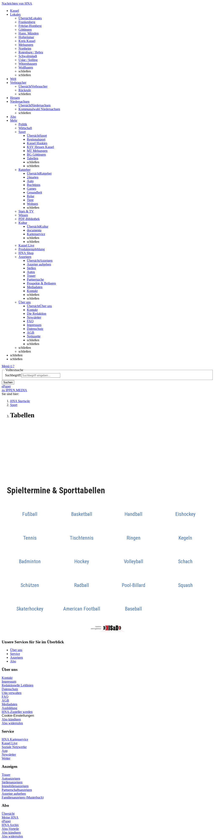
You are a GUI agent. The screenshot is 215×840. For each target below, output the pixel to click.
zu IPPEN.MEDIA (14, 390)
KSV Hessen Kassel (40, 147)
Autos (31, 272)
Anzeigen (16, 657)
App (5, 750)
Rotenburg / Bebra (30, 52)
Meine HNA (10, 817)
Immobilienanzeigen (15, 786)
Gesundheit (34, 192)
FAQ (30, 321)
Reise (30, 196)
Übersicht (8, 813)
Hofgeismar (26, 37)
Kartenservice (36, 234)
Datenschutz (35, 328)
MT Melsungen (37, 151)
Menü (5, 366)
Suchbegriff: (13, 375)
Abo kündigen (11, 719)
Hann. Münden (28, 33)
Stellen (31, 268)
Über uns (16, 650)
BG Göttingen (36, 154)
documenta (34, 230)
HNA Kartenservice (15, 739)
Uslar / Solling (28, 60)
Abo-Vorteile (10, 829)
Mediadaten (34, 287)
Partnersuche (35, 279)
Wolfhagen (25, 67)
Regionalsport (36, 139)
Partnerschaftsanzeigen (17, 790)
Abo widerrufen (12, 723)
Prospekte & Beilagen (41, 283)
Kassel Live (9, 743)
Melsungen (25, 44)
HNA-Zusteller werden (17, 712)
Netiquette (34, 336)
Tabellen (32, 158)
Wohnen (32, 204)
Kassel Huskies (37, 143)
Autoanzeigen (11, 778)
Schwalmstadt (27, 56)
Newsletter (34, 317)
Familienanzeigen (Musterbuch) (23, 797)
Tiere (30, 200)
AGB (30, 332)
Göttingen (25, 29)
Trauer (31, 275)
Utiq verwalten (11, 693)
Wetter (6, 758)
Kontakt (32, 291)
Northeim (24, 48)
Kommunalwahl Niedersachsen (39, 109)
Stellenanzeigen (12, 782)
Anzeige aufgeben (39, 264)
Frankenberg (26, 22)
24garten (32, 177)
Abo (13, 661)
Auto (30, 181)
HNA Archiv (10, 825)
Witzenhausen (27, 63)
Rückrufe (24, 90)
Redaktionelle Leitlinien (17, 685)
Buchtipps (33, 185)
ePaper (6, 821)
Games (31, 188)
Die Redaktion (36, 313)
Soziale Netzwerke (14, 747)
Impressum (34, 325)
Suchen (8, 382)
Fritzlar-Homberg (30, 26)
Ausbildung (9, 708)
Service (15, 654)
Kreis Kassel (26, 41)
